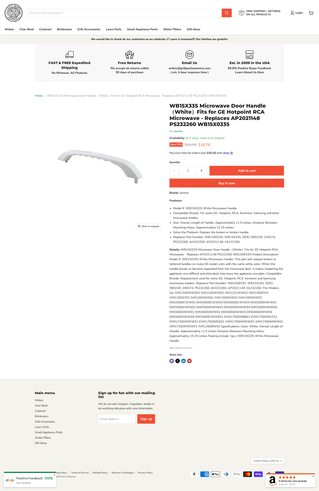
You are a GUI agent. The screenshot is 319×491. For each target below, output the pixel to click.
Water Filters (172, 29)
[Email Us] (189, 62)
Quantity (174, 162)
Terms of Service (80, 472)
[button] (297, 13)
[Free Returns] (130, 62)
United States (266, 461)
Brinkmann (64, 29)
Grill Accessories (88, 29)
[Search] (227, 13)
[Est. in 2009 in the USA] (249, 62)
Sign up (146, 419)
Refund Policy (100, 472)
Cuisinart (45, 29)
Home (39, 95)
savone (178, 131)
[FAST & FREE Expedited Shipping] (70, 62)
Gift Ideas (193, 29)
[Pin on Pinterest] (189, 361)
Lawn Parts (113, 29)
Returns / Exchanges (123, 472)
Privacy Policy (145, 472)
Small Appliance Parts (142, 29)
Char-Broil (27, 29)
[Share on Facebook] (171, 361)
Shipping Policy (58, 472)
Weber (9, 29)
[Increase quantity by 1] (201, 171)
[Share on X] (177, 361)
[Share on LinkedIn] (183, 361)
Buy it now (227, 183)
